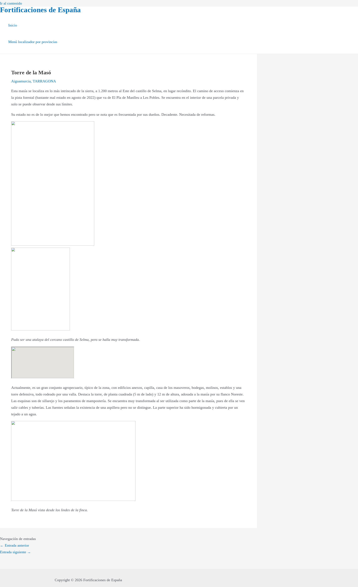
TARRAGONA (44, 81)
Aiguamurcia (21, 81)
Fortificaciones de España (40, 10)
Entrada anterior (14, 545)
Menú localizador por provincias (32, 42)
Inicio (12, 25)
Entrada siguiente (15, 552)
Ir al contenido (11, 3)
